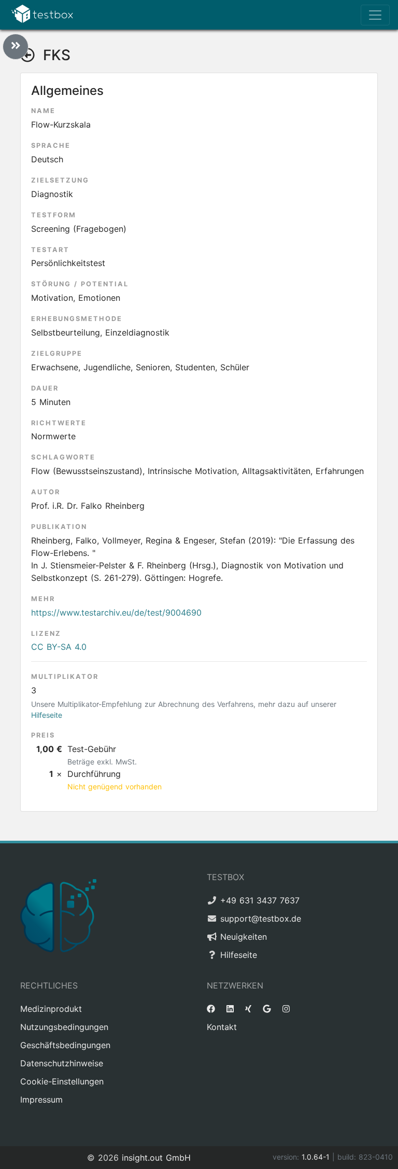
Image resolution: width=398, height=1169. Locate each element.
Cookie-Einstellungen (62, 1081)
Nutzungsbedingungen (64, 1027)
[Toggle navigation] (375, 15)
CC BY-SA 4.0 (59, 647)
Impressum (41, 1099)
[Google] (267, 1009)
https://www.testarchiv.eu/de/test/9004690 (116, 612)
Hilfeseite (46, 715)
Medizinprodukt (51, 1009)
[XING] (248, 1009)
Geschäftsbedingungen (65, 1045)
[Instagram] (286, 1009)
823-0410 (376, 1156)
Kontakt (222, 1027)
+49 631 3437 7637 (260, 900)
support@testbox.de (260, 918)
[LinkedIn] (230, 1009)
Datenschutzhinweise (61, 1063)
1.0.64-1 (317, 1156)
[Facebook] (211, 1009)
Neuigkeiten (243, 936)
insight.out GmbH (156, 1157)
